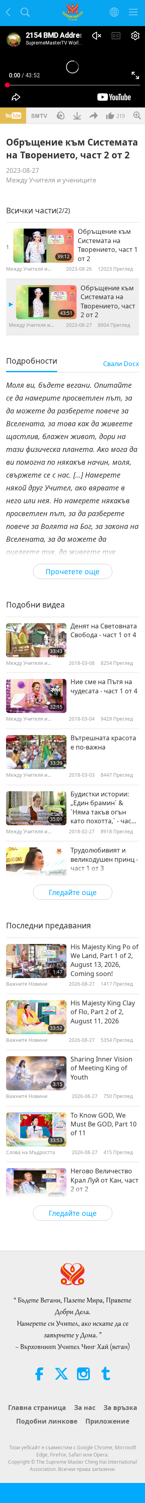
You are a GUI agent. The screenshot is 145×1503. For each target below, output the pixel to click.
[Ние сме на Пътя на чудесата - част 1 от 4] (36, 696)
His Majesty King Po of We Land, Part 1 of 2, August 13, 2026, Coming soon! (104, 960)
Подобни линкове (46, 1421)
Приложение (107, 1421)
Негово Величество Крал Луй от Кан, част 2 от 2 (104, 1180)
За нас (84, 1407)
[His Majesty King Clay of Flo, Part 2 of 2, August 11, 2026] (36, 1017)
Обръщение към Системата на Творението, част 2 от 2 (108, 301)
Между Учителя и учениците (51, 180)
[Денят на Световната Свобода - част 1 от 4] (36, 640)
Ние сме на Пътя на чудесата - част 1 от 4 (103, 686)
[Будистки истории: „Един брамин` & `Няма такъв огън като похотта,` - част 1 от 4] (36, 808)
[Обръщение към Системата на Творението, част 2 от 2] (46, 302)
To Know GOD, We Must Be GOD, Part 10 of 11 (103, 1124)
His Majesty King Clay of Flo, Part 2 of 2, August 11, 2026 (102, 1012)
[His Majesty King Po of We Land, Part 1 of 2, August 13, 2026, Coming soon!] (36, 961)
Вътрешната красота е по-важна (103, 742)
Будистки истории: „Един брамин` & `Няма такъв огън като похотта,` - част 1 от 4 (102, 808)
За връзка (120, 1407)
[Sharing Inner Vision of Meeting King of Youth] (36, 1073)
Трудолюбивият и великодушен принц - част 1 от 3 (104, 859)
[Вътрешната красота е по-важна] (36, 752)
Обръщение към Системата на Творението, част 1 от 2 (108, 245)
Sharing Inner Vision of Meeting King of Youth (101, 1068)
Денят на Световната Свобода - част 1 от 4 (103, 630)
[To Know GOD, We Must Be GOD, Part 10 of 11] (36, 1129)
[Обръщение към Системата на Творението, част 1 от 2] (43, 246)
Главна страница (37, 1407)
